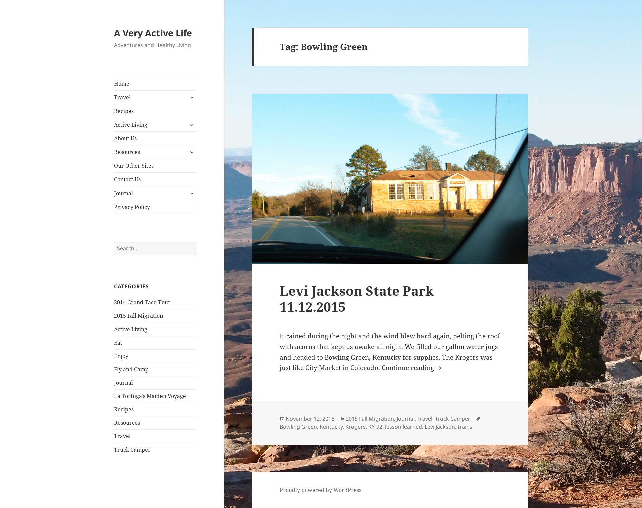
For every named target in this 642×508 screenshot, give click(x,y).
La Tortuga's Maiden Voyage (150, 396)
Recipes (124, 111)
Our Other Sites (134, 165)
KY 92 (375, 426)
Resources (127, 152)
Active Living (130, 124)
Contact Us (127, 179)
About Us (125, 138)
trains (465, 426)
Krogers (355, 426)
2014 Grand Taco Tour (142, 302)
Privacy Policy (132, 207)
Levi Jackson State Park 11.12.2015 (357, 298)
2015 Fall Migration (138, 316)
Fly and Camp (131, 369)
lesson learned (403, 426)
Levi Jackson (440, 426)
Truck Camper (132, 449)
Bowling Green (298, 426)
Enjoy (121, 356)
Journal (123, 193)
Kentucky (331, 426)
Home (121, 83)
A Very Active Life (153, 33)
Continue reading (413, 367)
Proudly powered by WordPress (320, 490)
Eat (118, 342)
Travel (122, 97)
